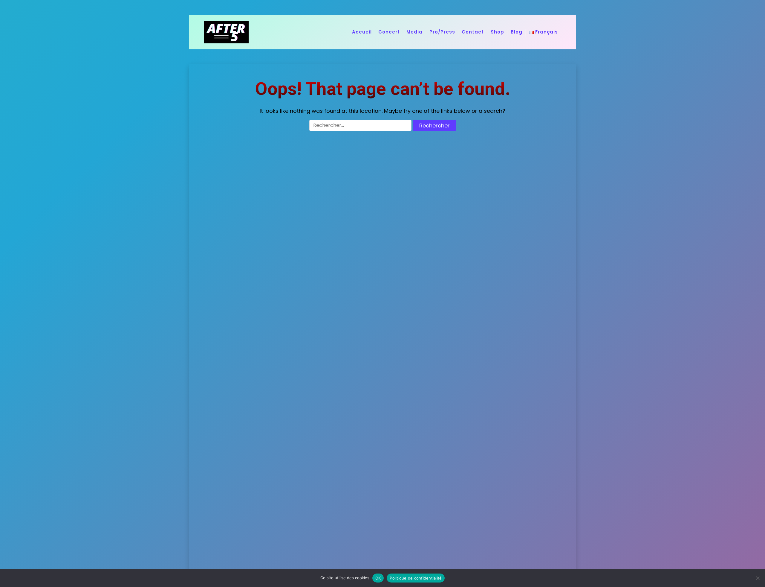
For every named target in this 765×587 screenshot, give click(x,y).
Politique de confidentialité (416, 578)
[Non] (758, 578)
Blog (516, 32)
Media (414, 32)
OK (378, 578)
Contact (473, 32)
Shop (497, 32)
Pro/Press (442, 32)
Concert (389, 32)
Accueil (362, 32)
